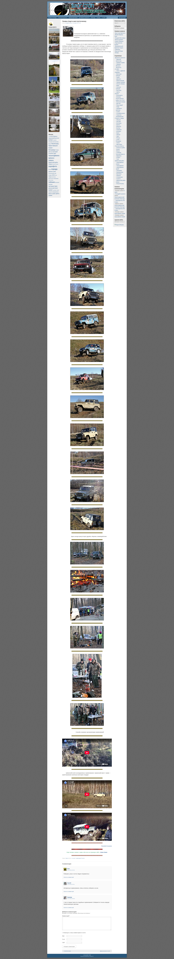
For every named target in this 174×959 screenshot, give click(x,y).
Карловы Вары (56, 141)
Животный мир (120, 80)
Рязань (118, 138)
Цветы (118, 92)
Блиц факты (119, 95)
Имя (63, 936)
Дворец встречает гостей (105, 951)
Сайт (63, 942)
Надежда (69, 897)
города (54, 169)
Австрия (118, 121)
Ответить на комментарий (69, 877)
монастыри (51, 178)
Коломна (118, 131)
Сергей (69, 883)
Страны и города (52, 17)
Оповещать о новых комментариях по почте (74, 932)
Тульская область (62, 17)
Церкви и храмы (120, 62)
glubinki (57, 138)
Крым (50, 143)
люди (50, 176)
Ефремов (118, 156)
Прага (50, 145)
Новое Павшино (119, 41)
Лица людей (119, 105)
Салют (118, 111)
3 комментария (78, 858)
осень (52, 180)
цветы (57, 193)
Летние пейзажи (120, 84)
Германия (54, 140)
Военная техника (120, 102)
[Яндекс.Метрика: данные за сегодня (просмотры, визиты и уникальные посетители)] (119, 225)
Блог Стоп (103, 852)
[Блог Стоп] (87, 14)
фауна (50, 193)
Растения (118, 90)
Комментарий (66, 916)
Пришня (55, 145)
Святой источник (67, 951)
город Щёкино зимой (120, 213)
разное (50, 188)
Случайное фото (120, 113)
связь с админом (120, 70)
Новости (67, 858)
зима (54, 171)
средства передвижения (54, 191)
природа (50, 184)
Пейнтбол (117, 49)
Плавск (118, 157)
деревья (51, 171)
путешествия (53, 186)
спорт (58, 190)
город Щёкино (120, 165)
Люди (117, 106)
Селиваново (119, 177)
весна (50, 169)
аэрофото (53, 166)
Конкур (117, 52)
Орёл (117, 136)
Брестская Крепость (120, 33)
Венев (118, 151)
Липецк (118, 134)
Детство (118, 103)
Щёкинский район (73, 17)
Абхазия (118, 120)
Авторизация (122, 17)
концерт (50, 175)
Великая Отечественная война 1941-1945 (120, 98)
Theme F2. (92, 956)
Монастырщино (119, 39)
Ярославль (119, 144)
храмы (54, 193)
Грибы (118, 77)
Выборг (51, 140)
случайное (54, 190)
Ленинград (55, 143)
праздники (57, 182)
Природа (93, 17)
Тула (117, 159)
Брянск (118, 124)
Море (117, 85)
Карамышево (119, 172)
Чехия (51, 156)
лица (56, 175)
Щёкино (56, 156)
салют (50, 190)
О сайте (104, 17)
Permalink (83, 858)
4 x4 (72, 858)
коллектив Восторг (52, 173)
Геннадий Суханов (68, 23)
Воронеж (118, 126)
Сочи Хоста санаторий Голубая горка (54, 151)
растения (55, 188)
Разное (98, 17)
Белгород (118, 123)
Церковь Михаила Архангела (118, 66)
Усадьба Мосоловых (120, 38)
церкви (50, 195)
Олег (68, 868)
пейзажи (52, 182)
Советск (118, 178)
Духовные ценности (84, 17)
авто (74, 858)
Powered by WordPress (84, 956)
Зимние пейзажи (120, 82)
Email (63, 939)
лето (53, 175)
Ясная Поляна (55, 164)
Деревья (118, 79)
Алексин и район (120, 147)
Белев (118, 149)
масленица (53, 176)
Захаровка (51, 141)
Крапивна (118, 173)
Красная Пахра (119, 51)
